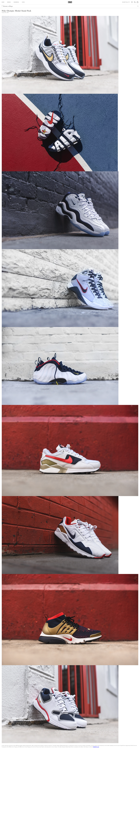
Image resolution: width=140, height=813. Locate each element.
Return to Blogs (8, 6)
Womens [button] (16, 2)
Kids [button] (23, 2)
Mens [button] (9, 2)
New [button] (3, 2)
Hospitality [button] (126, 2)
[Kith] (70, 2)
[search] (134, 2)
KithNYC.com (96, 747)
